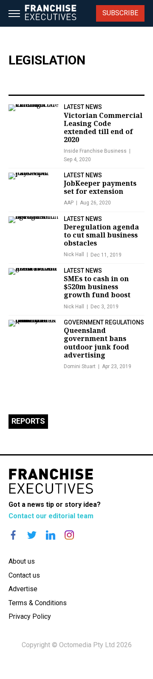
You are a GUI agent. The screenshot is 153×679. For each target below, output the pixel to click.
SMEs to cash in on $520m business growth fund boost (97, 286)
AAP (69, 203)
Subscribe (120, 13)
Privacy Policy (29, 616)
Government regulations (104, 322)
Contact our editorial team (51, 516)
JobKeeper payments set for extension (100, 187)
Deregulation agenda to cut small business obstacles (101, 235)
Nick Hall (74, 254)
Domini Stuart (80, 366)
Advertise (22, 589)
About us (21, 561)
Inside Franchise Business (95, 151)
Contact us (24, 575)
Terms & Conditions (37, 603)
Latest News (83, 106)
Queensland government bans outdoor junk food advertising (96, 343)
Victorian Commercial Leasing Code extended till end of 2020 (103, 128)
